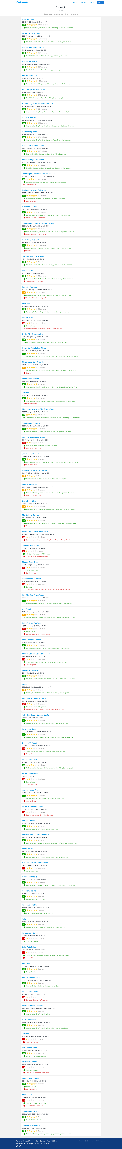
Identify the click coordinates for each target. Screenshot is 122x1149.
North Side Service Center (33, 146)
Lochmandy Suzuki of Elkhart (34, 470)
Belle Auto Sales (29, 947)
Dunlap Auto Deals (30, 759)
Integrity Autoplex (29, 287)
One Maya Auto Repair (31, 579)
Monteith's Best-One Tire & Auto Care (38, 409)
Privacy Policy (34, 1141)
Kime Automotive (29, 1048)
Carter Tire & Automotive (32, 334)
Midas (24, 684)
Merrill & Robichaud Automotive (35, 835)
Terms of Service (22, 1141)
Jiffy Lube (26, 393)
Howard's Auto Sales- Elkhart (34, 348)
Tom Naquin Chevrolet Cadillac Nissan (38, 174)
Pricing (83, 2)
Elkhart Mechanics (30, 773)
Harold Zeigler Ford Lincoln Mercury (37, 103)
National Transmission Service (35, 863)
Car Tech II (26, 609)
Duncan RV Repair (29, 743)
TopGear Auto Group (31, 1125)
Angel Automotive (29, 905)
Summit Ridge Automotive (33, 160)
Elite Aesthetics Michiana (32, 1006)
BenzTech (26, 963)
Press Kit (50, 1141)
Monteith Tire (28, 849)
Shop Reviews (44, 1144)
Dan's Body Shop (29, 501)
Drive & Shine (27, 317)
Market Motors (28, 821)
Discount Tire (27, 270)
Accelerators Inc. (29, 891)
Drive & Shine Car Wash (32, 623)
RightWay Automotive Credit (34, 698)
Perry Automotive (29, 75)
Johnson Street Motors (32, 545)
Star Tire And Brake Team (33, 256)
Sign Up (100, 2)
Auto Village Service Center (34, 89)
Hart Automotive (29, 1020)
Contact (42, 1141)
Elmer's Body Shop (30, 562)
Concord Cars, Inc (30, 19)
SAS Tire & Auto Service (32, 240)
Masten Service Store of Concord (36, 654)
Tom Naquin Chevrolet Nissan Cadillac (38, 223)
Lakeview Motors (29, 1062)
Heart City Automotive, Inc (33, 47)
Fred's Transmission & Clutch (34, 437)
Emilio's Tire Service (30, 379)
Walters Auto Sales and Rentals (35, 531)
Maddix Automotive (30, 1078)
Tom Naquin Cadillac (30, 1111)
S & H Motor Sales (29, 207)
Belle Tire (26, 303)
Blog (55, 1141)
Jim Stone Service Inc (31, 454)
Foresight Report (22, 1144)
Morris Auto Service (30, 515)
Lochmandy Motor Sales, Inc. (34, 190)
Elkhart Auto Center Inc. (32, 33)
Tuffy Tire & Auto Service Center (36, 715)
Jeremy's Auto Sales (30, 790)
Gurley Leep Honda (30, 132)
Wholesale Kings (29, 729)
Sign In (91, 2)
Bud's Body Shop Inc (30, 977)
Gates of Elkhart (29, 117)
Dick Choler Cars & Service (33, 362)
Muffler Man (27, 1095)
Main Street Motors (30, 484)
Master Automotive (30, 670)
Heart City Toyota (29, 61)
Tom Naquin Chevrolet (31, 423)
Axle (24, 919)
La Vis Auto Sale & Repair (32, 807)
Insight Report (34, 1144)
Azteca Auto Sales (30, 933)
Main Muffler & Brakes (31, 640)
